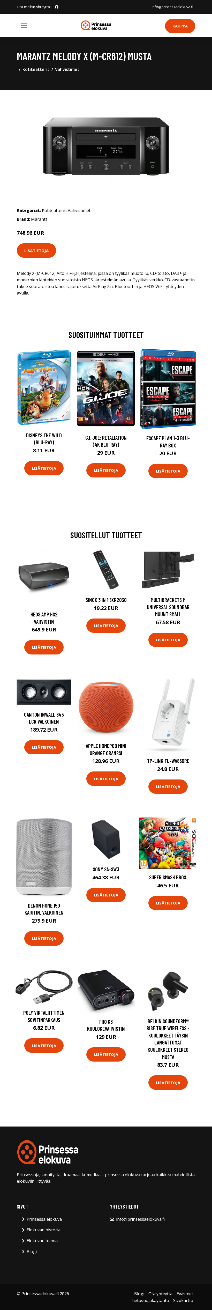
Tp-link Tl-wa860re (168, 760)
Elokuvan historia (43, 1230)
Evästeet (185, 1294)
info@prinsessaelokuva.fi (172, 6)
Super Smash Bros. (168, 877)
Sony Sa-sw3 (106, 869)
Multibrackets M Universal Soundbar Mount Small (168, 607)
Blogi (32, 1251)
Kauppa (180, 25)
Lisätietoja (36, 250)
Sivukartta (183, 1300)
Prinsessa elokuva (44, 1219)
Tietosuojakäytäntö (150, 1300)
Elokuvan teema (42, 1240)
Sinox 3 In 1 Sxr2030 (106, 600)
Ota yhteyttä (160, 1294)
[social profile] (56, 7)
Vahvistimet (67, 69)
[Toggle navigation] (24, 25)
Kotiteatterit (35, 69)
